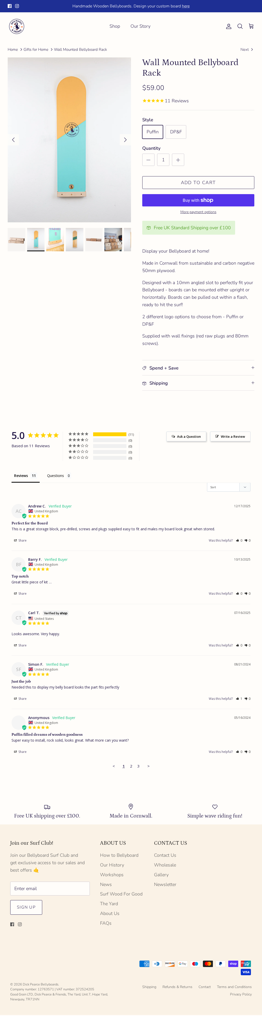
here (186, 6)
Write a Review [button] (233, 436)
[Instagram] (17, 6)
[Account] (228, 26)
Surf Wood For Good (121, 894)
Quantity (151, 148)
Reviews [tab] (21, 475)
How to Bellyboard (119, 855)
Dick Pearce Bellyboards (40, 984)
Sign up (26, 907)
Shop (115, 26)
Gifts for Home (36, 49)
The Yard (109, 904)
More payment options (198, 212)
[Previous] (13, 139)
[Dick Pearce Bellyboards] (17, 26)
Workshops (112, 875)
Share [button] (22, 540)
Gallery (161, 875)
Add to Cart (198, 183)
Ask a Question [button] (189, 436)
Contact (205, 986)
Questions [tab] (55, 475)
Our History (112, 865)
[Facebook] (10, 6)
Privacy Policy (241, 994)
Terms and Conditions (234, 986)
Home (13, 49)
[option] (69, 139)
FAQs (106, 923)
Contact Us (165, 855)
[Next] (125, 139)
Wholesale (165, 865)
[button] (239, 540)
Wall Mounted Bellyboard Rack (80, 49)
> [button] (148, 766)
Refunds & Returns (177, 986)
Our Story (140, 26)
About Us (109, 913)
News (106, 884)
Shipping (149, 986)
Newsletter (165, 884)
